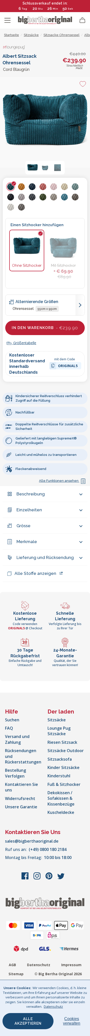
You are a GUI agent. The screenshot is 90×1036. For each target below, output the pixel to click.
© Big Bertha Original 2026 (58, 973)
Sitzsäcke (57, 720)
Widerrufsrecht (20, 798)
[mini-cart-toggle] (82, 20)
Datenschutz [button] (53, 1006)
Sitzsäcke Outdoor (66, 750)
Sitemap (16, 973)
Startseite (11, 35)
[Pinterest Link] (50, 878)
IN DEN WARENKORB (45, 327)
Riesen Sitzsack (62, 742)
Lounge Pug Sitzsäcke (59, 730)
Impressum (71, 964)
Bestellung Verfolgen (15, 773)
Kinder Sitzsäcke (64, 767)
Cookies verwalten (71, 1021)
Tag (24, 8)
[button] (32, 167)
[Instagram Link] (38, 878)
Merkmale (26, 541)
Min (55, 8)
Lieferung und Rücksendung (45, 557)
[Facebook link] (26, 878)
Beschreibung (30, 493)
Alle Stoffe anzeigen (35, 573)
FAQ (9, 728)
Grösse (23, 525)
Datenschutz (38, 964)
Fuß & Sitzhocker (64, 784)
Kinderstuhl (59, 776)
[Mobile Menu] (7, 20)
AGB (12, 964)
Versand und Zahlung (17, 739)
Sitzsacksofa (60, 759)
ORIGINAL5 (68, 366)
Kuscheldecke (61, 812)
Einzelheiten (29, 509)
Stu (40, 8)
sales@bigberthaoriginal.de (31, 841)
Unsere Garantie (21, 807)
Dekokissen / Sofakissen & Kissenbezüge (61, 798)
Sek (71, 8)
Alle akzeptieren (28, 1021)
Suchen (12, 720)
